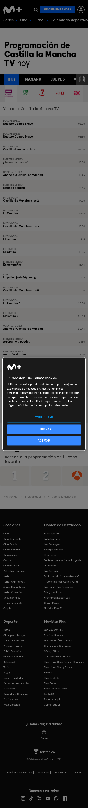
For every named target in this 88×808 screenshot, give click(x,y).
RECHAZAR (44, 429)
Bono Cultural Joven (55, 688)
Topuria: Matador (13, 677)
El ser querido (52, 533)
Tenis (6, 667)
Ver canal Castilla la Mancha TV (31, 108)
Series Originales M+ (15, 581)
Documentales (11, 597)
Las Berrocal (51, 570)
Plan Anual (50, 683)
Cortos (7, 560)
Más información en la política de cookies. (43, 405)
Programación (11, 704)
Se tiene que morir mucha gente (62, 560)
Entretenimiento (12, 603)
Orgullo (7, 608)
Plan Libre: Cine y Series (58, 667)
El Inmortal (50, 554)
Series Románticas (14, 587)
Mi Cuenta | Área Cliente (58, 640)
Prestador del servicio (19, 772)
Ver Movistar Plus (53, 629)
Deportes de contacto (16, 683)
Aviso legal (43, 772)
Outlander (50, 565)
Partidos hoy (10, 699)
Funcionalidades (53, 635)
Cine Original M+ (13, 538)
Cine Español (11, 544)
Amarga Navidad (53, 549)
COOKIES (76, 772)
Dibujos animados (54, 592)
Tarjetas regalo (52, 699)
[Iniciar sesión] (81, 9)
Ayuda (44, 737)
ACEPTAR (44, 440)
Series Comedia (12, 592)
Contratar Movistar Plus (57, 656)
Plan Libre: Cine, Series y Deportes (64, 661)
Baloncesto (9, 661)
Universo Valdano (13, 656)
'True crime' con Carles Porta (61, 581)
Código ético (51, 651)
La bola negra (52, 538)
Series (8, 20)
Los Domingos (52, 544)
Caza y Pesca (51, 603)
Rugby (6, 672)
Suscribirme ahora (57, 9)
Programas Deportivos (57, 597)
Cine (23, 20)
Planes (48, 672)
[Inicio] (12, 10)
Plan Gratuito (51, 677)
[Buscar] (36, 10)
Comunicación (52, 704)
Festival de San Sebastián (58, 587)
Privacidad (60, 772)
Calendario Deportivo (15, 693)
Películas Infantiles (14, 570)
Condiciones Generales (57, 645)
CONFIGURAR (44, 417)
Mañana (33, 79)
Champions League (14, 635)
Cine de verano (12, 565)
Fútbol (39, 20)
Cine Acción (10, 554)
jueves (57, 79)
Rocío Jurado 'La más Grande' (61, 576)
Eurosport (9, 688)
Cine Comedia (11, 549)
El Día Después (12, 651)
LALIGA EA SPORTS (13, 640)
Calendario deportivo (69, 20)
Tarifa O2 (49, 693)
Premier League (12, 645)
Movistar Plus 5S (53, 608)
